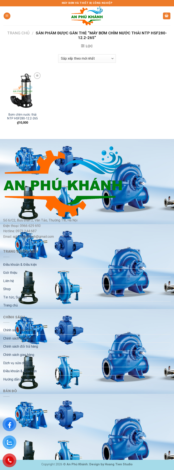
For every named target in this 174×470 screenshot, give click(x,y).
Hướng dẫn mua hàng (18, 379)
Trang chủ (18, 33)
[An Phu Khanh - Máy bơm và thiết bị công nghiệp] (87, 15)
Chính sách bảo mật (18, 338)
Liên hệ (8, 281)
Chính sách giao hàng (18, 355)
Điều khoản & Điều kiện (20, 265)
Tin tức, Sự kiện (15, 297)
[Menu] (7, 16)
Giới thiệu (10, 273)
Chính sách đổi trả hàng (20, 346)
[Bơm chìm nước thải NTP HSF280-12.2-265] (22, 90)
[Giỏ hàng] (167, 16)
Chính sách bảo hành (18, 330)
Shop (7, 289)
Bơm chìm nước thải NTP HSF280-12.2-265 (22, 116)
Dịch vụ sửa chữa (16, 363)
